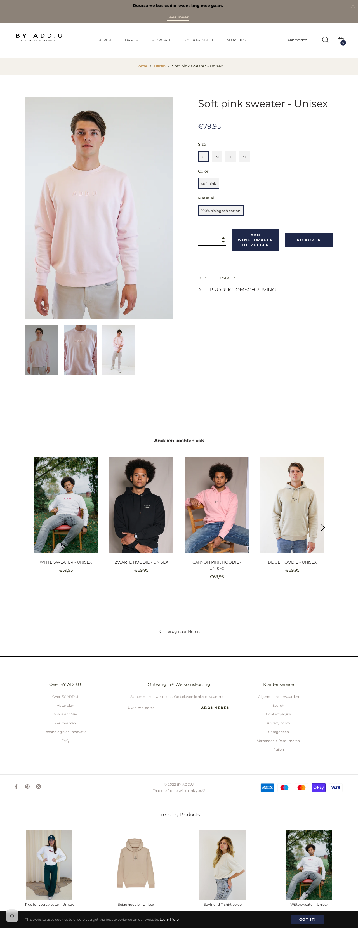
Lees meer (178, 17)
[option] (65, 524)
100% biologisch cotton (220, 211)
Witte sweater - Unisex (66, 562)
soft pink (208, 184)
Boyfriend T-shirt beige (222, 904)
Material (206, 198)
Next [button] (323, 527)
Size (202, 144)
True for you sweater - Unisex (49, 904)
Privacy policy (278, 723)
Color (203, 171)
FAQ (65, 741)
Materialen (65, 705)
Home (141, 66)
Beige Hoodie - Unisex (292, 562)
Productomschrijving (242, 290)
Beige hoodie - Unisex (135, 904)
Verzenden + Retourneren (278, 741)
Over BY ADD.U (65, 696)
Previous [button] (35, 527)
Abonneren (215, 708)
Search (278, 705)
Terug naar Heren (182, 631)
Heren (160, 66)
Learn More (169, 919)
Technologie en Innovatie (65, 732)
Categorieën (278, 732)
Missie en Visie (65, 714)
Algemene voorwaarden (278, 696)
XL (244, 157)
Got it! (307, 919)
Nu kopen (309, 240)
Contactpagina (278, 714)
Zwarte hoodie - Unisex (141, 562)
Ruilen (278, 749)
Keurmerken (65, 723)
